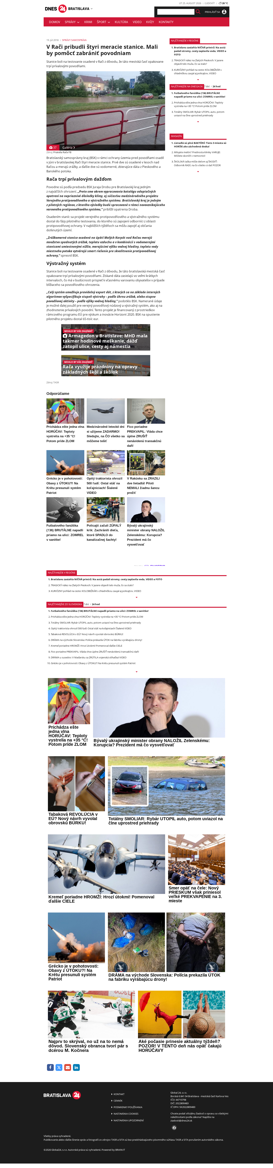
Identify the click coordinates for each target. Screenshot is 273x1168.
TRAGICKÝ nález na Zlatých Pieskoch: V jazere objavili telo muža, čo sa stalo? (198, 62)
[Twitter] (59, 1068)
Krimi (88, 22)
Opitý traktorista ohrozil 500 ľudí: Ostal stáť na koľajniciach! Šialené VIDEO (91, 628)
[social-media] (173, 1128)
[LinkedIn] (76, 1068)
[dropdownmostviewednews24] (198, 122)
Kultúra (121, 22)
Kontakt (118, 1094)
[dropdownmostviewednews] (198, 80)
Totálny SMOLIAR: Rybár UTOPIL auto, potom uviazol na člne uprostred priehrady (199, 113)
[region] (92, 8)
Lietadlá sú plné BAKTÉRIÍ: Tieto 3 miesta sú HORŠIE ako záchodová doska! (200, 144)
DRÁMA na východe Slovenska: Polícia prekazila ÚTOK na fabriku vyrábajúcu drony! (96, 640)
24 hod (216, 86)
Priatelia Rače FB (62, 152)
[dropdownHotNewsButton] (198, 172)
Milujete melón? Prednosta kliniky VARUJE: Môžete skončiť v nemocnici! (197, 154)
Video (137, 22)
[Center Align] (198, 12)
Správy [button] (71, 22)
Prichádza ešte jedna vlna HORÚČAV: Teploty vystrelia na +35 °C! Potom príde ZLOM (198, 104)
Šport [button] (102, 22)
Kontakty (166, 22)
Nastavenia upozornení (128, 1120)
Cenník (117, 1100)
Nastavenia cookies (125, 1113)
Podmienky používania (127, 1107)
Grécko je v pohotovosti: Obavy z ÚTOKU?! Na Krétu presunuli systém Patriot (93, 663)
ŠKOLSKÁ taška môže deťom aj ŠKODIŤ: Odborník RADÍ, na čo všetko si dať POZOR (197, 163)
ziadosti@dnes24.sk (181, 1120)
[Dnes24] (79, 8)
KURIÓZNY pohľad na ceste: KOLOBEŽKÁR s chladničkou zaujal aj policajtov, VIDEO (198, 71)
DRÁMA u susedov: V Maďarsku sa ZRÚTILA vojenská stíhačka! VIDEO (88, 657)
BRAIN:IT (120, 1149)
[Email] (68, 1068)
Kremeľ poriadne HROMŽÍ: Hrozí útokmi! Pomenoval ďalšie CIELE (86, 645)
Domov (54, 22)
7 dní (206, 86)
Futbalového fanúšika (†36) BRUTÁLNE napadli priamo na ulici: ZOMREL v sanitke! (199, 94)
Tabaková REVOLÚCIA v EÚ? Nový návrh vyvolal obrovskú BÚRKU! (87, 634)
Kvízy (150, 22)
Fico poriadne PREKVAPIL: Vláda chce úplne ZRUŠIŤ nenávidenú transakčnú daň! (95, 651)
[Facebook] (50, 1068)
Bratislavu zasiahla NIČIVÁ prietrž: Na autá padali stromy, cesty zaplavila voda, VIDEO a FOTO (200, 51)
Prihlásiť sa (212, 12)
